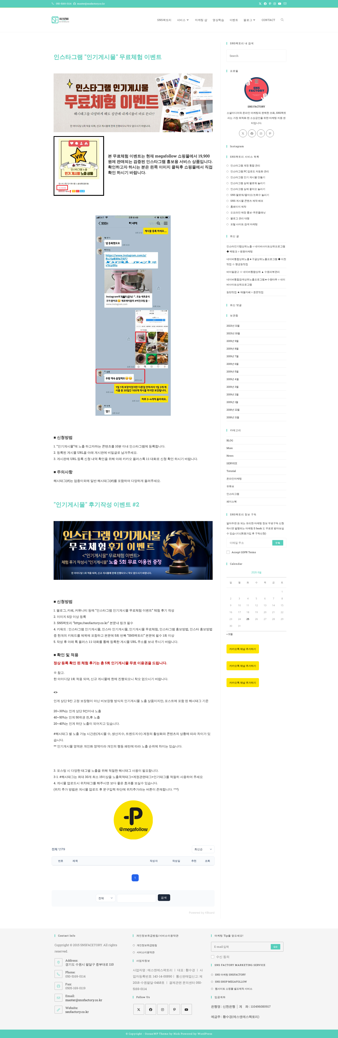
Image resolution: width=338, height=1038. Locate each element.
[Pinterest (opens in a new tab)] (270, 4)
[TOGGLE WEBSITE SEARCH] (282, 20)
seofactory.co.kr (77, 1012)
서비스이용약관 (146, 952)
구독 (277, 542)
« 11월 (230, 634)
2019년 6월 (233, 364)
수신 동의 (222, 957)
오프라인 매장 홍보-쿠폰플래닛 (248, 212)
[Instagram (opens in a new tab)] (274, 4)
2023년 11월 (233, 325)
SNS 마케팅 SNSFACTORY (230, 974)
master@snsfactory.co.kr (83, 1000)
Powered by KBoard (202, 912)
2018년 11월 (233, 417)
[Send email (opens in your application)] (284, 4)
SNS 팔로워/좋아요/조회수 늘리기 (249, 195)
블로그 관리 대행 (239, 218)
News (230, 455)
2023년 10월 (233, 333)
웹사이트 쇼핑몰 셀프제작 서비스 (233, 988)
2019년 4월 (233, 379)
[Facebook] (252, 133)
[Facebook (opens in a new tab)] (265, 4)
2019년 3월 (233, 386)
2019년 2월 (233, 394)
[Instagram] (261, 133)
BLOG (230, 440)
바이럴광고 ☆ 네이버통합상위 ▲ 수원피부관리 (253, 272)
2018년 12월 (233, 409)
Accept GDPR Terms (244, 552)
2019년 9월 (233, 341)
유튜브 (230, 486)
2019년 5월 (233, 371)
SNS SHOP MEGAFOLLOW (231, 981)
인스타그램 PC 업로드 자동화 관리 (249, 171)
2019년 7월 (233, 356)
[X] (243, 133)
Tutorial (231, 471)
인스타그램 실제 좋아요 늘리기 (247, 189)
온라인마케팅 (234, 478)
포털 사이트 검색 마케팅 (244, 224)
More (230, 448)
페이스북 (232, 501)
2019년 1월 (232, 402)
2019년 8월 (233, 348)
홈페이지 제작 (238, 206)
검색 (164, 897)
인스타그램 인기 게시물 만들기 (247, 177)
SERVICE (232, 463)
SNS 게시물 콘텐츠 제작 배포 (246, 200)
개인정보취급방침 (147, 945)
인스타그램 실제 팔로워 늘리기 (247, 183)
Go (275, 946)
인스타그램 (233, 494)
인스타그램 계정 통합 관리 (245, 165)
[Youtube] (186, 1009)
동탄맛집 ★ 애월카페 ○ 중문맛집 (245, 292)
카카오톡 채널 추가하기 (242, 649)
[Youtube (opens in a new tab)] (279, 4)
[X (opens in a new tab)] (260, 4)
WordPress (205, 1033)
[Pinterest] (270, 133)
